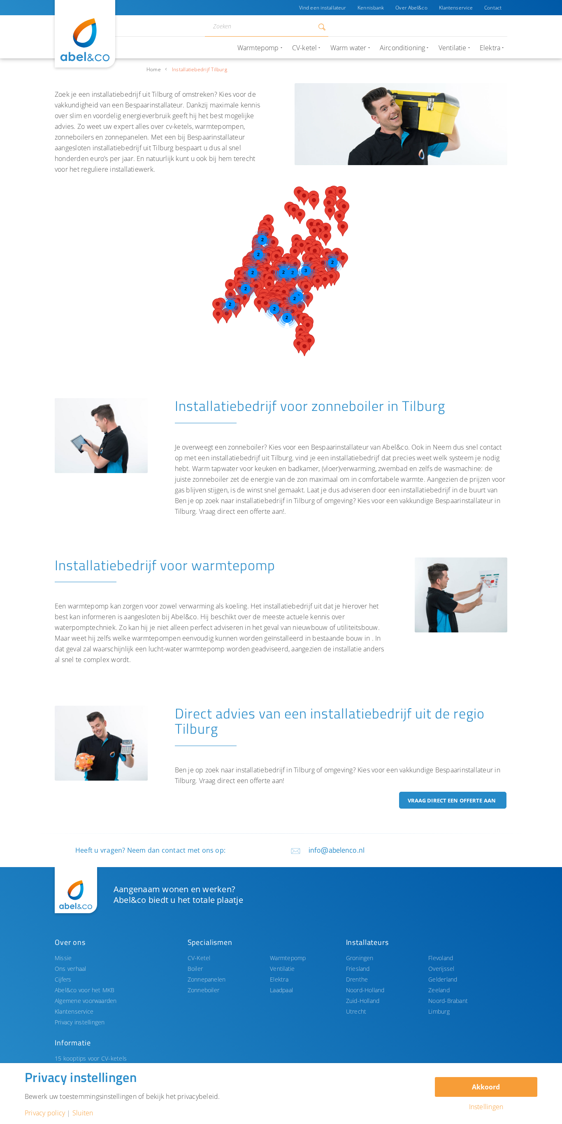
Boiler (195, 968)
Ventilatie (282, 968)
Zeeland (439, 990)
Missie (63, 958)
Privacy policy (45, 1113)
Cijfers (63, 979)
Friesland (358, 968)
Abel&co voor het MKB (85, 990)
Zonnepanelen (207, 979)
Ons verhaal (70, 968)
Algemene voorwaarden (86, 1001)
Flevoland (440, 958)
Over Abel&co (411, 7)
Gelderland (442, 979)
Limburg (439, 1011)
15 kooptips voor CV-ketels (91, 1058)
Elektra (279, 979)
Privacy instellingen (80, 1022)
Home (153, 69)
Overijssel (441, 968)
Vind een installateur (322, 7)
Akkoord (486, 1086)
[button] (295, 253)
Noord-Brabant (448, 1001)
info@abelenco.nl (337, 850)
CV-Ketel (199, 958)
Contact (493, 7)
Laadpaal (281, 990)
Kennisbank (371, 7)
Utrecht (356, 1011)
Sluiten (82, 1113)
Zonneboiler (204, 990)
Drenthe (357, 979)
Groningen (360, 958)
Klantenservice (456, 7)
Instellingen (486, 1106)
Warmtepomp (288, 958)
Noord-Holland (365, 990)
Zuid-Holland (363, 1001)
